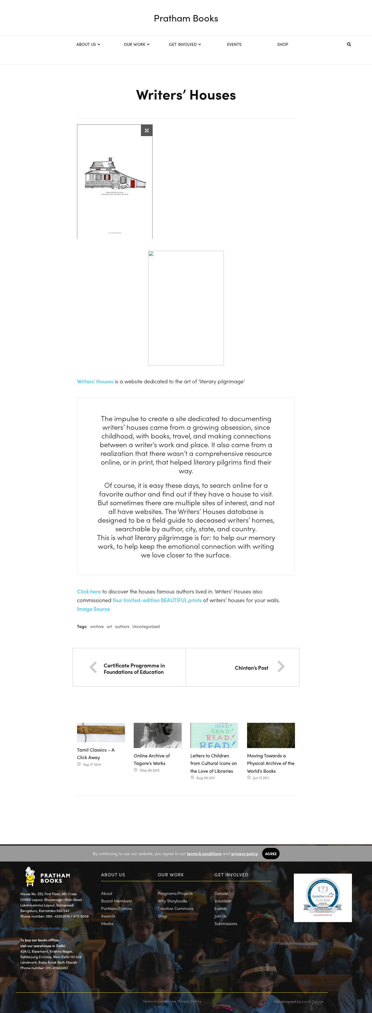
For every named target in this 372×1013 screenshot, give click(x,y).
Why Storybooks (172, 901)
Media (107, 923)
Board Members (116, 901)
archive (97, 626)
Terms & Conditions (159, 1001)
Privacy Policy (189, 1001)
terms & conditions (204, 853)
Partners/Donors (116, 908)
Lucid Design (312, 1001)
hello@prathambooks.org (44, 928)
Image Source (93, 608)
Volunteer (223, 901)
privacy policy (244, 853)
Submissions (225, 923)
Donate (221, 893)
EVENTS (234, 44)
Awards (108, 916)
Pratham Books (186, 17)
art (109, 626)
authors (122, 626)
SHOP (282, 44)
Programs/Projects (175, 893)
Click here (89, 591)
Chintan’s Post (251, 667)
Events (220, 908)
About (106, 893)
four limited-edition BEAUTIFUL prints (157, 600)
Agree (271, 853)
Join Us (220, 916)
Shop (162, 916)
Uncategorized (146, 626)
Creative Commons (175, 908)
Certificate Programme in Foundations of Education (134, 668)
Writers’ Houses (95, 381)
